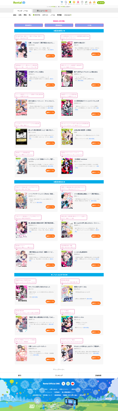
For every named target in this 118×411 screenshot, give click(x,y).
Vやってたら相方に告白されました (39, 287)
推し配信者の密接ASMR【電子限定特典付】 (41, 223)
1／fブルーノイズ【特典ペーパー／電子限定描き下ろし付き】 (41, 159)
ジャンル (67, 15)
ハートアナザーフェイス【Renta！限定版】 (41, 194)
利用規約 (57, 392)
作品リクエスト (64, 389)
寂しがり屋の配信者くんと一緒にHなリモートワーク (41, 130)
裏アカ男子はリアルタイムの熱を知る (86, 72)
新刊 (19, 375)
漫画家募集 (57, 395)
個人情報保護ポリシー (68, 392)
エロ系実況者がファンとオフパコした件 (86, 101)
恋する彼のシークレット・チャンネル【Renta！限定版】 (41, 101)
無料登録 (101, 3)
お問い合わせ (53, 389)
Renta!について (31, 389)
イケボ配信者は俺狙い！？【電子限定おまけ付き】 (87, 194)
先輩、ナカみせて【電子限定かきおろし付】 (41, 43)
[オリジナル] (36, 15)
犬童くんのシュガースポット (37, 346)
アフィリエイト (47, 392)
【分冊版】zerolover (80, 159)
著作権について (47, 395)
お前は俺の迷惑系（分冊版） (83, 130)
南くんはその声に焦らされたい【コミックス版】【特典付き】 (87, 223)
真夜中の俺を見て (79, 43)
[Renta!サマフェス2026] (23, 2)
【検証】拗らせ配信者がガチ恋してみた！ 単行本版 (41, 317)
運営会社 (82, 395)
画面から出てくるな (80, 287)
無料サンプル (50, 56)
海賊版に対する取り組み (70, 395)
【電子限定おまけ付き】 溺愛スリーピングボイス (41, 252)
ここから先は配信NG (80, 252)
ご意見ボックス (75, 389)
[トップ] (17, 2)
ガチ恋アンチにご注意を (36, 72)
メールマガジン (86, 389)
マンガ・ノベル (22, 11)
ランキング (59, 375)
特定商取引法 (37, 395)
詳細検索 (98, 375)
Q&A (46, 389)
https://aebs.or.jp (39, 407)
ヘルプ (40, 389)
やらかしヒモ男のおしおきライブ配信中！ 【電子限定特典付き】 (87, 346)
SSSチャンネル (79, 317)
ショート (43, 11)
